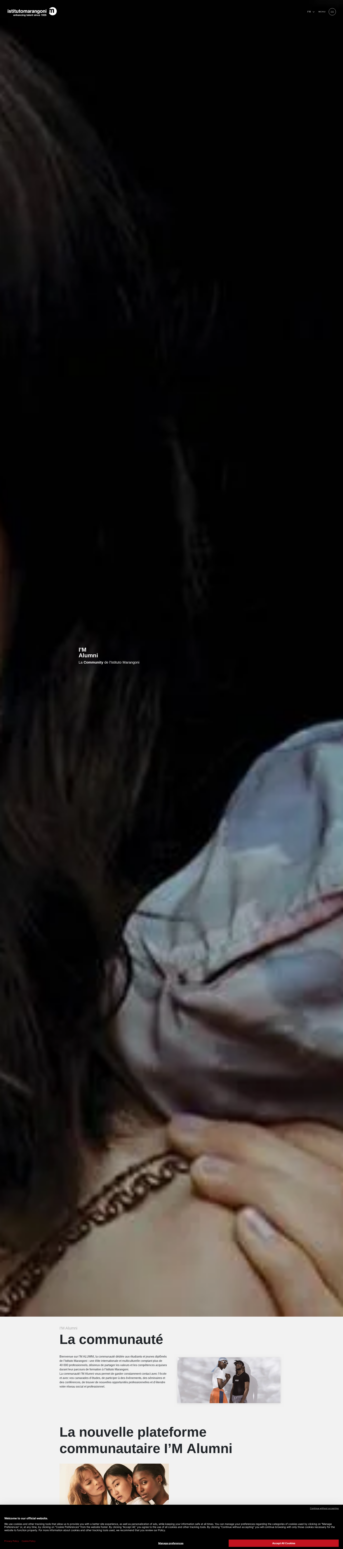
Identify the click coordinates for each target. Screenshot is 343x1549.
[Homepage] (32, 11)
